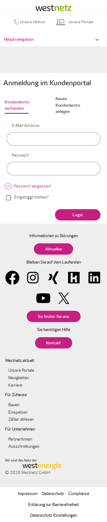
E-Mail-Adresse (25, 125)
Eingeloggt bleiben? (31, 197)
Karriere (15, 385)
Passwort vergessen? (32, 186)
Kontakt (53, 343)
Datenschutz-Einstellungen (53, 515)
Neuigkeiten (18, 377)
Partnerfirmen (20, 439)
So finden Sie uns (53, 316)
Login (78, 214)
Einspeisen (17, 412)
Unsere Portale (21, 370)
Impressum (27, 493)
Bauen (13, 404)
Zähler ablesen (21, 419)
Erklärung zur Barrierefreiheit (53, 504)
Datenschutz (53, 493)
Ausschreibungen (23, 446)
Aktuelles (53, 249)
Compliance (78, 493)
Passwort (20, 155)
